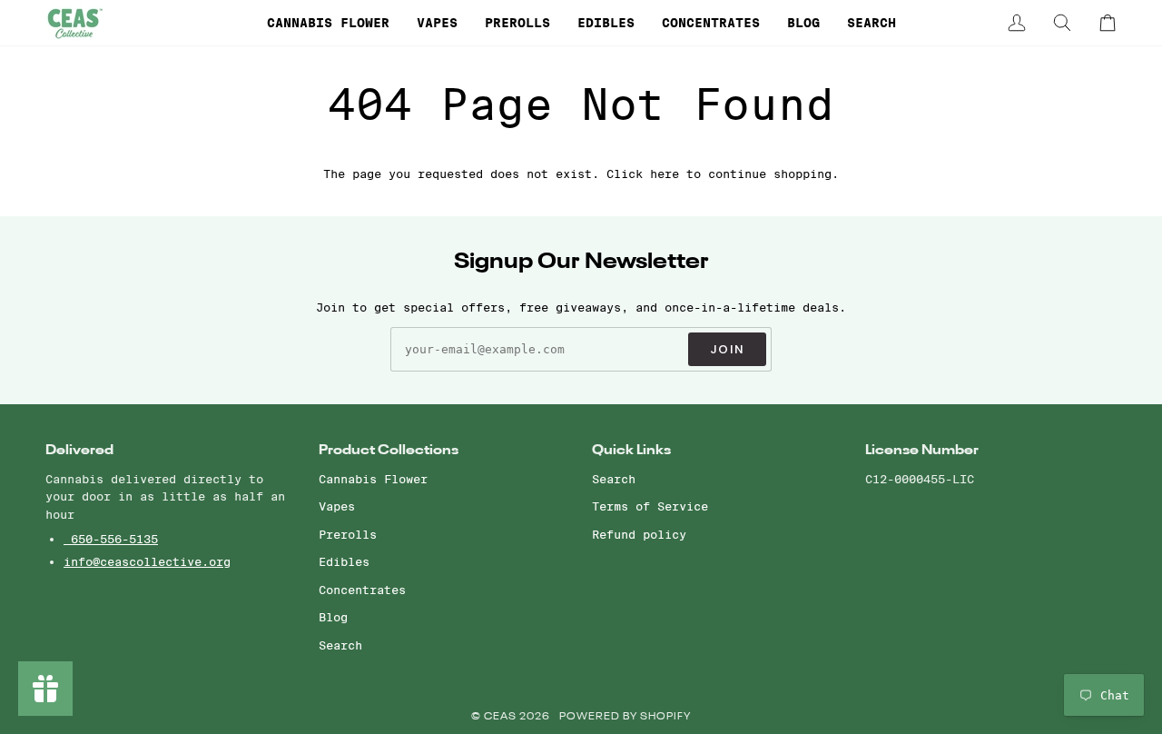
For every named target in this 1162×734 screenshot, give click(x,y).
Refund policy (639, 534)
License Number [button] (922, 450)
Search (340, 645)
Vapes (337, 506)
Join (727, 349)
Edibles (344, 561)
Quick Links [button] (631, 450)
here (664, 173)
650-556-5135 (111, 538)
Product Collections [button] (388, 450)
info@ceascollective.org (147, 561)
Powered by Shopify (625, 717)
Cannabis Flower (373, 478)
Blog (333, 616)
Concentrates (362, 589)
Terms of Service (650, 506)
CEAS (501, 717)
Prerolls (348, 534)
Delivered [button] (79, 450)
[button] (328, 22)
